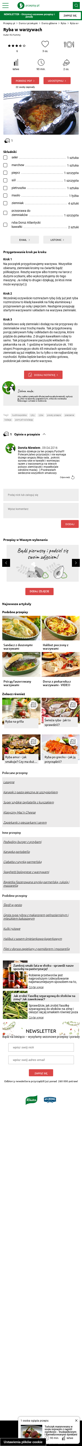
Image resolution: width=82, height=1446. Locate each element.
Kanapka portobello (16, 851)
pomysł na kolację (24, 420)
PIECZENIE (69, 415)
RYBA (41, 415)
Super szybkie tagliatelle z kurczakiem (28, 802)
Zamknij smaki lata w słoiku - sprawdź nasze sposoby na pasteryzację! (43, 967)
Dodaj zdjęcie (39, 591)
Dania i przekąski (28, 23)
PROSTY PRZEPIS (54, 415)
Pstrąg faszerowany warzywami (17, 683)
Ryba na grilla (14, 721)
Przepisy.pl (9, 23)
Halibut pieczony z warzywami (55, 646)
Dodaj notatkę (44, 375)
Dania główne (49, 23)
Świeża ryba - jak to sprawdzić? (58, 722)
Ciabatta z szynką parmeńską (22, 862)
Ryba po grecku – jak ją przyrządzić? (60, 759)
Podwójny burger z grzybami (22, 842)
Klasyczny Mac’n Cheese (19, 812)
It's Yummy (15, 35)
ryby (33, 415)
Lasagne (8, 782)
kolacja (8, 420)
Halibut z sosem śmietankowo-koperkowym (32, 938)
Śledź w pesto (12, 905)
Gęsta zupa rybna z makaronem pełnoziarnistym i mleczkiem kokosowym (35, 916)
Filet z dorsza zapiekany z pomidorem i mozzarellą (36, 949)
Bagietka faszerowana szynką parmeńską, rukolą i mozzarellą (36, 883)
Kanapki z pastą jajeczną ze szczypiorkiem (30, 792)
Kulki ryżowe (11, 928)
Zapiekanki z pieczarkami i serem (25, 822)
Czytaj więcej (36, 987)
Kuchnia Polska (19, 415)
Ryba (63, 23)
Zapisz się (41, 1073)
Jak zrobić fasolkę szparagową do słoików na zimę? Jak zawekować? (44, 997)
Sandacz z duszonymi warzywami (18, 646)
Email (23, 239)
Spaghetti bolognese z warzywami (26, 872)
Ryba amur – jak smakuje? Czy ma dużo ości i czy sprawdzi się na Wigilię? (20, 759)
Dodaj (69, 524)
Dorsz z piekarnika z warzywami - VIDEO (57, 683)
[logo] (28, 5)
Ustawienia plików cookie (23, 1442)
